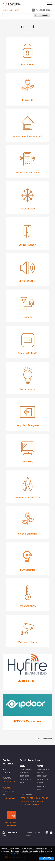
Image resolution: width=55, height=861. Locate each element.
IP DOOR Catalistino (27, 721)
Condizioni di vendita (10, 834)
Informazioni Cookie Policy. (11, 854)
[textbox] (18, 15)
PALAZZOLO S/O (33, 798)
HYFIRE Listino (27, 681)
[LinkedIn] (47, 832)
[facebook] (51, 832)
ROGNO (45, 798)
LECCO (22, 798)
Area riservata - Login (11, 10)
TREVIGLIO (25, 801)
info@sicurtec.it (9, 798)
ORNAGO (35, 805)
